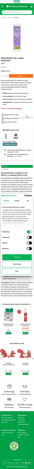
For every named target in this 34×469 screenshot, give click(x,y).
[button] (2, 6)
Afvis (17, 271)
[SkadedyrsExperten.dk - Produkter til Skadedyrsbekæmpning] (17, 6)
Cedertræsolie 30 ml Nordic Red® (25, 324)
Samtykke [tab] (6, 201)
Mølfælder (16, 17)
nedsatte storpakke (15, 108)
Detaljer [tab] (17, 201)
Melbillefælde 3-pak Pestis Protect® (8, 324)
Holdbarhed (21, 422)
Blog (19, 437)
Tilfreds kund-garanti (7, 432)
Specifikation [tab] (5, 169)
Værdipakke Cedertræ (25, 363)
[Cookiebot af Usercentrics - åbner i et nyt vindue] (24, 196)
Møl (10, 17)
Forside (4, 17)
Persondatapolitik (23, 424)
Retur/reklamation (7, 417)
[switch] (29, 237)
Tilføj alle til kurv (9, 144)
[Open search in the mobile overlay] (17, 12)
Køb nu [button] (8, 333)
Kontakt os (4, 422)
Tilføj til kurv (21, 76)
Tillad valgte (17, 264)
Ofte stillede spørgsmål (8, 420)
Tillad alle (17, 257)
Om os (3, 435)
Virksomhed (21, 420)
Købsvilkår (21, 417)
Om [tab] (28, 201)
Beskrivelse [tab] (4, 166)
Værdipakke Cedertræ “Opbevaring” (8, 363)
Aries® (8, 71)
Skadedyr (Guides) (23, 435)
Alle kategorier (22, 432)
